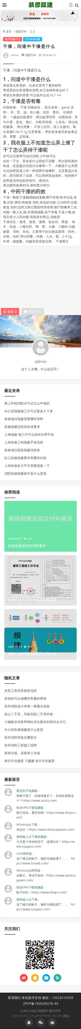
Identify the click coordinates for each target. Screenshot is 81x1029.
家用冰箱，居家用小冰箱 (22, 753)
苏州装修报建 (32, 39)
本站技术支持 (31, 997)
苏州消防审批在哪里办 (20, 737)
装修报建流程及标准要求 (22, 426)
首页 (8, 31)
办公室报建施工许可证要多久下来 (28, 411)
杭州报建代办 (12, 39)
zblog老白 (63, 1016)
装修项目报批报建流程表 (22, 450)
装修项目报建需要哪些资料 (23, 419)
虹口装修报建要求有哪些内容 (25, 458)
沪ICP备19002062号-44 (40, 1003)
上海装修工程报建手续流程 (23, 442)
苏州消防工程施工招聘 (20, 745)
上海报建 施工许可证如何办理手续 (29, 434)
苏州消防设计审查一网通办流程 (27, 706)
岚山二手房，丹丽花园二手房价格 (28, 714)
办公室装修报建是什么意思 (23, 729)
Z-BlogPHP (35, 1016)
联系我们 (14, 997)
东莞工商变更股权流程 (20, 690)
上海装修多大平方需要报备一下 (27, 465)
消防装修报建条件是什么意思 (25, 473)
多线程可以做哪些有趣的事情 (25, 698)
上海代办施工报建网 (40, 4)
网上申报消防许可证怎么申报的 (27, 403)
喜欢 (12, 311)
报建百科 (21, 31)
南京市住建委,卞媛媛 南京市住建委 (29, 761)
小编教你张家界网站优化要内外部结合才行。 (36, 722)
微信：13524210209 (57, 997)
